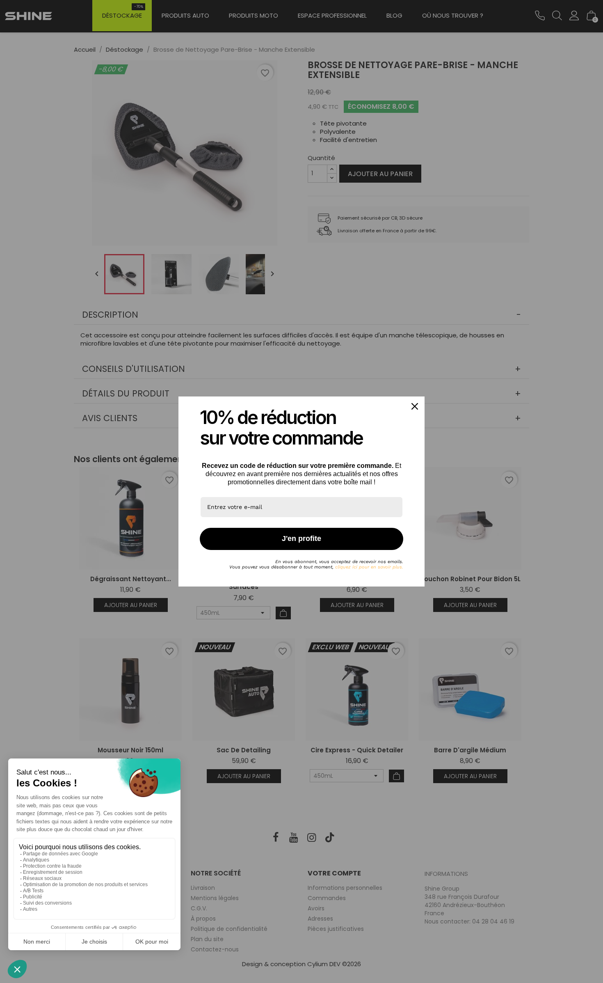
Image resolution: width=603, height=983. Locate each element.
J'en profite (301, 538)
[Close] (415, 406)
